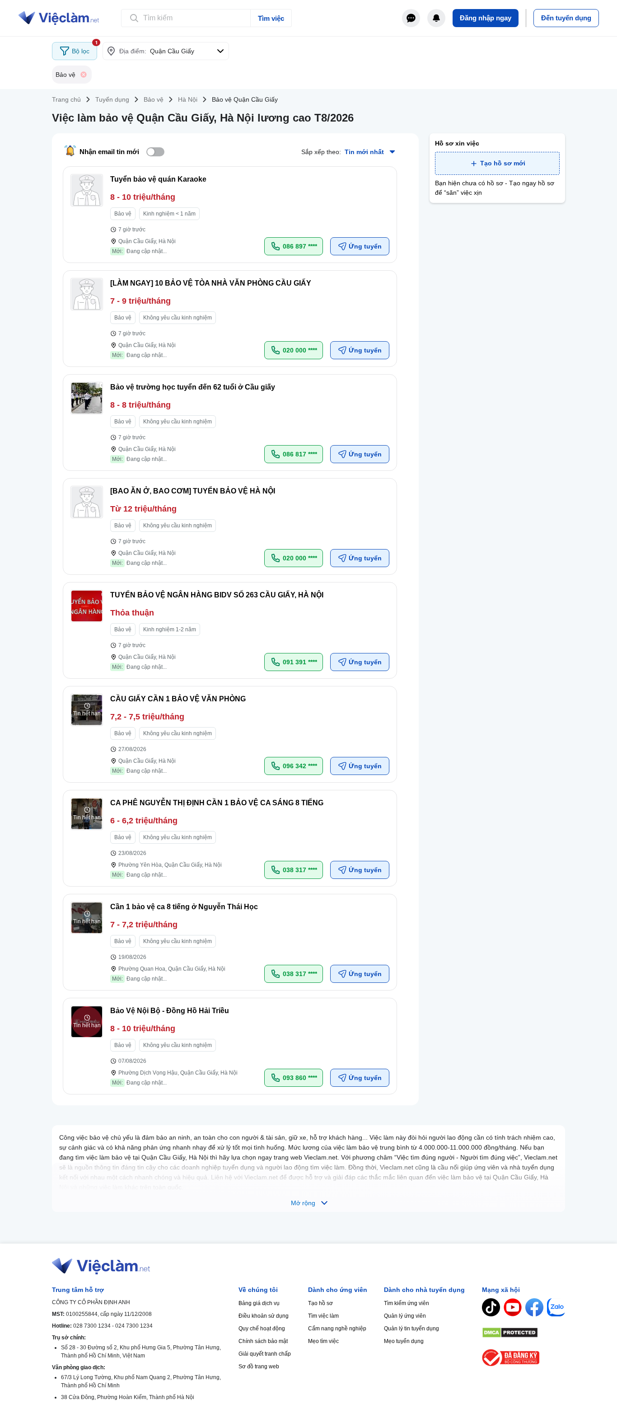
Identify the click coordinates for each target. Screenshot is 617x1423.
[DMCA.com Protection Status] (523, 1332)
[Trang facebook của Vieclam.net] (534, 1307)
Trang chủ (66, 99)
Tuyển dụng (112, 99)
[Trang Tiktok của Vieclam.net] (491, 1307)
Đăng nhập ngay (485, 18)
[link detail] (230, 215)
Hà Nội (187, 99)
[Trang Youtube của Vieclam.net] (513, 1307)
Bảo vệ (154, 99)
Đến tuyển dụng (566, 18)
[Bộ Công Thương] (523, 1358)
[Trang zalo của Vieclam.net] (556, 1307)
